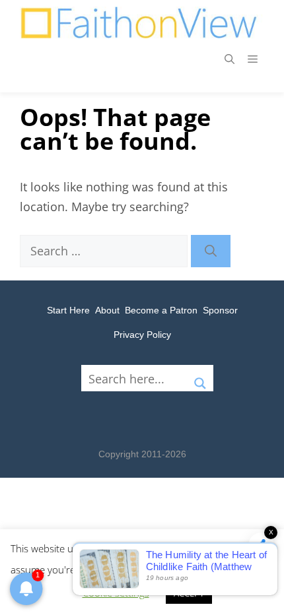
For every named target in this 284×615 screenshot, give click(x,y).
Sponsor (220, 310)
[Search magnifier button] (200, 378)
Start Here (68, 310)
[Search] (211, 251)
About (107, 310)
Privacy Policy (142, 334)
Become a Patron (161, 310)
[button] (229, 59)
